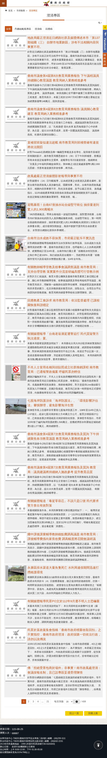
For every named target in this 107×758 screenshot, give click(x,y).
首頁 (10, 10)
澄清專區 (33, 10)
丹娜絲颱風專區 (22, 29)
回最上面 (98, 745)
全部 (8, 29)
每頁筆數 (59, 701)
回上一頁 (74, 713)
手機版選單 (3, 3)
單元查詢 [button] (100, 22)
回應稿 (49, 29)
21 (48, 701)
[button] (76, 701)
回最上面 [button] (93, 713)
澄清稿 (38, 29)
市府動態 (21, 10)
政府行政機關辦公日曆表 (23, 746)
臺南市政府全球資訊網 (57, 3)
